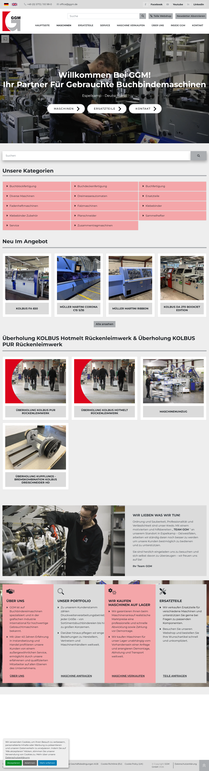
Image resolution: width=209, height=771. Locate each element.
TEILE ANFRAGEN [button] (175, 675)
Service (105, 25)
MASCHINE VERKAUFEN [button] (128, 675)
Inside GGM (178, 25)
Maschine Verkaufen (131, 25)
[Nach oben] (204, 765)
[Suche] (199, 155)
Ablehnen (30, 763)
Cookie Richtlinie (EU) (111, 764)
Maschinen (63, 25)
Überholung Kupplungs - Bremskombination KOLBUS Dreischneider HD (35, 479)
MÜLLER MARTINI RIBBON (130, 308)
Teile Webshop (162, 16)
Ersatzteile (85, 25)
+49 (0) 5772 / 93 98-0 (39, 4)
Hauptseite (42, 25)
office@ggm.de (68, 4)
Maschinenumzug (173, 411)
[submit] (142, 16)
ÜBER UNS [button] (17, 675)
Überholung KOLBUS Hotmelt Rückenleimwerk (104, 412)
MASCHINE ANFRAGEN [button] (76, 675)
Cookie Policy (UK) (134, 764)
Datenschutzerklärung (17, 757)
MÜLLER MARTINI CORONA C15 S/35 (78, 308)
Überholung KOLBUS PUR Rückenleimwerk (35, 412)
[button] (64, 25)
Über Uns (158, 25)
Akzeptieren (13, 763)
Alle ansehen (104, 324)
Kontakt (197, 25)
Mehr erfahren (47, 763)
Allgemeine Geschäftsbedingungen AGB (78, 764)
